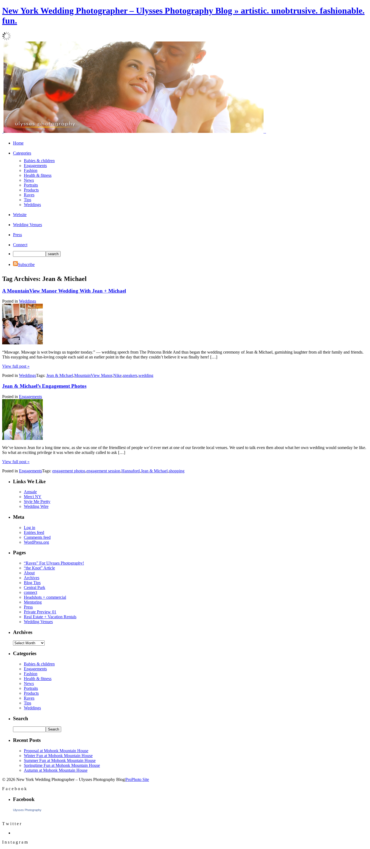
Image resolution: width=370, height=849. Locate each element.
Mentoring (33, 602)
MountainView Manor (93, 375)
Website (20, 214)
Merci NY (32, 496)
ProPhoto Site (137, 779)
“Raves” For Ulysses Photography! (54, 563)
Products (31, 190)
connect (30, 592)
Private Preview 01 (40, 612)
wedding (145, 375)
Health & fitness (37, 175)
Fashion (30, 170)
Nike (117, 375)
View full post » (16, 366)
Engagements (35, 165)
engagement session (103, 471)
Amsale (30, 491)
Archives (31, 577)
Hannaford (130, 471)
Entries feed (34, 532)
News (29, 180)
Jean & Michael (59, 375)
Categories (22, 153)
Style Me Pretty (37, 501)
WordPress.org (36, 542)
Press (17, 234)
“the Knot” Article (39, 568)
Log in (29, 527)
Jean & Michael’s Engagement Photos (44, 386)
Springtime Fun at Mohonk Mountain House (62, 765)
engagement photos (68, 471)
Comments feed (37, 537)
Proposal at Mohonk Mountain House (56, 750)
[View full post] (22, 343)
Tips (27, 199)
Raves (29, 195)
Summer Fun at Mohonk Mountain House (60, 760)
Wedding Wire (36, 506)
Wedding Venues (27, 224)
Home (18, 143)
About (29, 573)
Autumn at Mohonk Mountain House (55, 770)
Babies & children (39, 160)
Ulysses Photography (27, 810)
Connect (20, 244)
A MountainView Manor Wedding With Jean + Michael (64, 291)
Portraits (31, 185)
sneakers (130, 375)
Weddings (32, 204)
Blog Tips (32, 582)
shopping (176, 471)
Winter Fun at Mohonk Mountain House (58, 755)
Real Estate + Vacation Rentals (50, 616)
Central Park (34, 587)
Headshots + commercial (45, 597)
